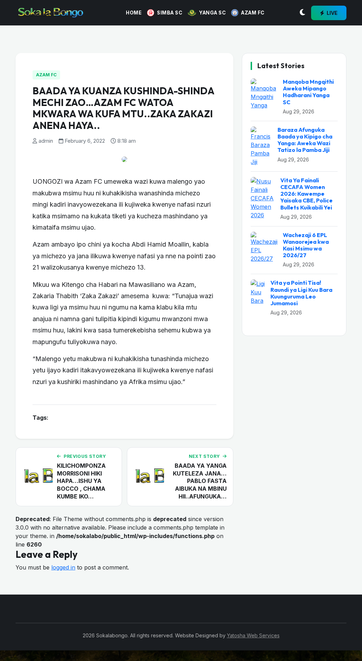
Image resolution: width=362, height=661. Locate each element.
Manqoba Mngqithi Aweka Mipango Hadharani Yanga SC (308, 92)
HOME (133, 13)
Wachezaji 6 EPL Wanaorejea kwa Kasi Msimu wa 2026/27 (306, 245)
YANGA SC (212, 13)
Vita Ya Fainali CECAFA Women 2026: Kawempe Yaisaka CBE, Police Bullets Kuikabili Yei (306, 194)
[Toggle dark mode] (302, 12)
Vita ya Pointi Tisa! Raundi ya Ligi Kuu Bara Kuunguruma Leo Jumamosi (301, 293)
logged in (63, 567)
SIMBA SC (169, 13)
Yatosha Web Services (253, 635)
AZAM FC (252, 13)
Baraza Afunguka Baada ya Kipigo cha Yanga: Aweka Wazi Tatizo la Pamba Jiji (305, 140)
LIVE (332, 13)
